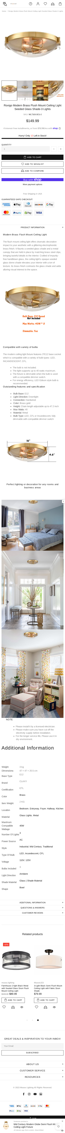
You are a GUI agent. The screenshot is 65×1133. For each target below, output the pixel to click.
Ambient (24, 874)
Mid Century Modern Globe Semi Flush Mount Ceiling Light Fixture (36, 1125)
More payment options (32, 184)
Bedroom (24, 808)
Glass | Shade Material (31, 880)
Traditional (48, 846)
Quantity (6, 145)
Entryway (34, 808)
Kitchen (59, 808)
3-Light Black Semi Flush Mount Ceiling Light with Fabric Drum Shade (48, 988)
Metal (36, 815)
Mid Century (36, 846)
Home (4, 11)
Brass (22, 795)
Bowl (22, 887)
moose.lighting (14, 4)
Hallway (51, 808)
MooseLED (39, 983)
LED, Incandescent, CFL (32, 853)
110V (22, 860)
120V (28, 860)
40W (22, 825)
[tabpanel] (16, 978)
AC (21, 839)
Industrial (24, 846)
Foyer (43, 808)
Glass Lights (26, 815)
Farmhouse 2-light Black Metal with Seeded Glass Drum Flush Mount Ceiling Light (15, 988)
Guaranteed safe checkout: (17, 199)
